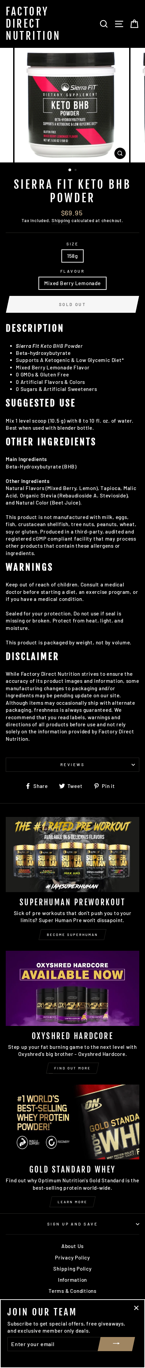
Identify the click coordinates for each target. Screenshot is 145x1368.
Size (72, 244)
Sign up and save (72, 1224)
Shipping (61, 220)
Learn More (72, 1202)
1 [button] (70, 170)
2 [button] (76, 170)
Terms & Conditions (72, 1291)
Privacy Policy (72, 1257)
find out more (72, 1068)
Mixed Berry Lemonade (72, 283)
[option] (72, 105)
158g (72, 256)
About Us (72, 1246)
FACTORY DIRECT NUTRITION (33, 23)
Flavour (72, 271)
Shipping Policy (72, 1269)
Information (72, 1280)
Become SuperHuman (72, 935)
